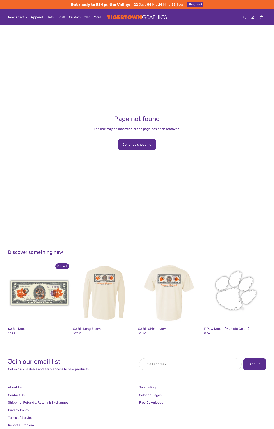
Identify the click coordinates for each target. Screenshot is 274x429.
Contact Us (16, 395)
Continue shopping (137, 144)
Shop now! (195, 4)
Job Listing (147, 387)
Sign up (254, 364)
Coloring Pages (150, 395)
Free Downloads (151, 402)
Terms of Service (20, 418)
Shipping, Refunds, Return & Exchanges (38, 402)
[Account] (252, 17)
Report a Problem (21, 425)
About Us (15, 387)
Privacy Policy (18, 410)
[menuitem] (97, 17)
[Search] (244, 17)
